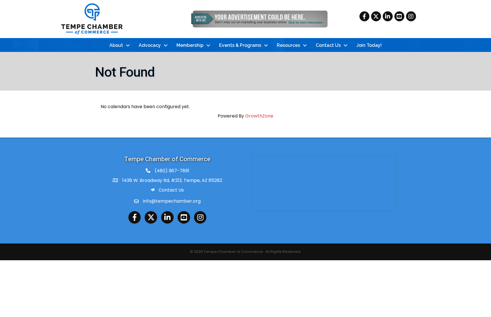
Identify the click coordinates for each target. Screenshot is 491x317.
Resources (288, 45)
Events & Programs (240, 45)
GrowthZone (259, 116)
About (116, 45)
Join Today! (369, 45)
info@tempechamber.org (172, 201)
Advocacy (150, 45)
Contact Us (328, 45)
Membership (189, 45)
